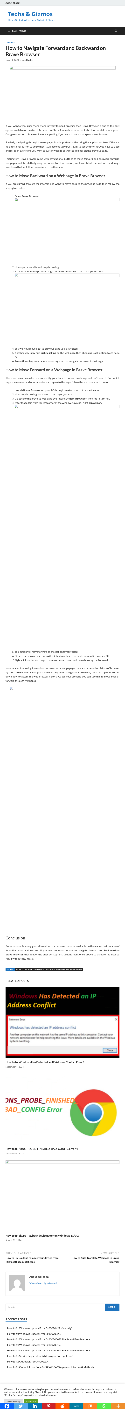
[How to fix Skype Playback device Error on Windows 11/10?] (62, 1196)
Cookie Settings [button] (13, 1401)
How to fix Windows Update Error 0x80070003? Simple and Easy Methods (48, 1339)
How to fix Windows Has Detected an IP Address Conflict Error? (45, 1062)
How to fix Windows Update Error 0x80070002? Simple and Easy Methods (48, 1350)
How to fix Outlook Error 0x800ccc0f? (28, 1361)
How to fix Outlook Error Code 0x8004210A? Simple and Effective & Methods (50, 1367)
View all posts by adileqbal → (44, 1283)
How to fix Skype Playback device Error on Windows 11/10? (42, 1235)
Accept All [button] (31, 1401)
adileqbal (28, 60)
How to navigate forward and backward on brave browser (49, 969)
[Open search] (116, 31)
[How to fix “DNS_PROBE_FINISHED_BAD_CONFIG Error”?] (62, 1109)
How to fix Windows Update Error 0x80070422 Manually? (39, 1328)
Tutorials (10, 42)
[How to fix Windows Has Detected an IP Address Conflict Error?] (62, 1023)
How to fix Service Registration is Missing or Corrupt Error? (40, 1355)
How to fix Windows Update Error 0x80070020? (34, 1333)
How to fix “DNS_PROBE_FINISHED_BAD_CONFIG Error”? (42, 1148)
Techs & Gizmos (30, 14)
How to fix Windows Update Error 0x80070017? (34, 1344)
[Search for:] (62, 1307)
